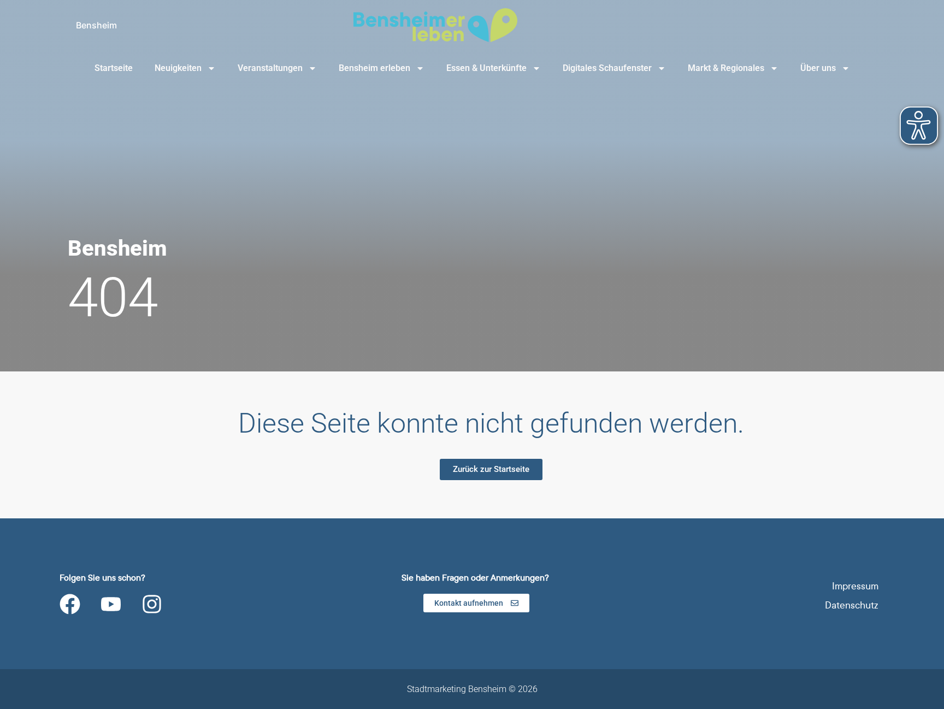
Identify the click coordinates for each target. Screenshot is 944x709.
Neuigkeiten (178, 68)
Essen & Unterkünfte (486, 68)
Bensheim (96, 25)
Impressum (855, 586)
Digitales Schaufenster (607, 68)
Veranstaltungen (270, 68)
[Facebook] (70, 604)
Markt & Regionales (726, 68)
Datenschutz (851, 605)
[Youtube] (111, 604)
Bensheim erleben (374, 68)
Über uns (818, 68)
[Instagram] (151, 604)
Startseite (114, 68)
